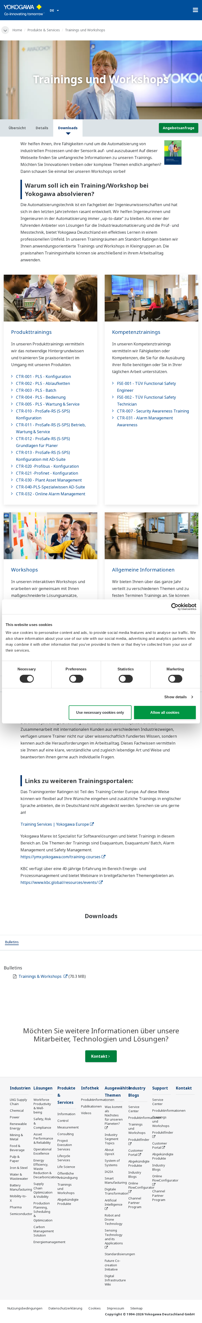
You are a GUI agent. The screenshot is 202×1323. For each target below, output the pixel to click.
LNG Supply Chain (18, 1101)
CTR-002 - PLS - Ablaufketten (43, 383)
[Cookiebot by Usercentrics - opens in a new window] (174, 606)
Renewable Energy (18, 1126)
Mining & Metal (16, 1137)
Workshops (24, 569)
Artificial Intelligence (113, 1202)
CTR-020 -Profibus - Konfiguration (47, 466)
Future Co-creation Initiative (112, 1264)
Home (17, 30)
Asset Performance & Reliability (43, 1138)
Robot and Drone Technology (113, 1219)
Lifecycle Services (63, 1158)
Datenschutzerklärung (65, 1308)
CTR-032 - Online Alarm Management (50, 494)
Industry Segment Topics (111, 1138)
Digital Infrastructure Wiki (115, 1280)
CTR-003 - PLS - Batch (36, 390)
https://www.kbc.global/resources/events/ (59, 882)
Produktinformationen (97, 1099)
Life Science (66, 1166)
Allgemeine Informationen (143, 569)
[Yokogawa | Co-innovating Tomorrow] (24, 10)
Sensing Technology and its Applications (114, 1236)
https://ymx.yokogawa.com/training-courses (60, 856)
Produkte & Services (43, 30)
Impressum (115, 1308)
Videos (86, 1113)
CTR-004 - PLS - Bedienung (41, 397)
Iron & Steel (19, 1167)
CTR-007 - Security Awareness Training (153, 411)
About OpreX (109, 1151)
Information (66, 1114)
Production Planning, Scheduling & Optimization (43, 1211)
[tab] (12, 942)
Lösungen (43, 1088)
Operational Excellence (42, 1151)
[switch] (76, 679)
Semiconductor (21, 1214)
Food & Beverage (17, 1148)
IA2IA (109, 1171)
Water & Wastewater (19, 1176)
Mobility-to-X (18, 1198)
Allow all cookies (164, 712)
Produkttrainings (31, 332)
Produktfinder (138, 1139)
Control (62, 1120)
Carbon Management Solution (44, 1231)
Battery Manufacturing (21, 1187)
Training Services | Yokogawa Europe (54, 824)
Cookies (94, 1308)
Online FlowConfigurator (141, 1185)
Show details (175, 697)
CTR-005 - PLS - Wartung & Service (48, 404)
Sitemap (136, 1308)
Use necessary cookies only (100, 712)
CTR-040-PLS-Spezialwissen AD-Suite (50, 487)
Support (160, 1088)
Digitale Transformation (116, 1191)
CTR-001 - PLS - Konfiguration (43, 376)
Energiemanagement (49, 1242)
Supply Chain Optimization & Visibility (43, 1189)
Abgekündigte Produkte (68, 1201)
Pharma (16, 1207)
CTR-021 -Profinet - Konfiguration (47, 473)
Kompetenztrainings (136, 332)
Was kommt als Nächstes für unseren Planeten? (114, 1115)
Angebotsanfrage (178, 127)
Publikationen (91, 1106)
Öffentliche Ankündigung (67, 1175)
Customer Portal (135, 1152)
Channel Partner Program (134, 1202)
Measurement (68, 1127)
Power (14, 1117)
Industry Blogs (134, 1174)
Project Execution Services (64, 1144)
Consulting (65, 1134)
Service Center (133, 1109)
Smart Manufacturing (116, 1180)
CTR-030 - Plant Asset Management (49, 480)
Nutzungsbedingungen (24, 1308)
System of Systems (112, 1162)
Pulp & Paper (14, 1158)
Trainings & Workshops (40, 976)
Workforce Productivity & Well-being (42, 1105)
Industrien (20, 1088)
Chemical (17, 1110)
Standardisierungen (120, 1254)
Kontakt (99, 1056)
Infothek (90, 1088)
